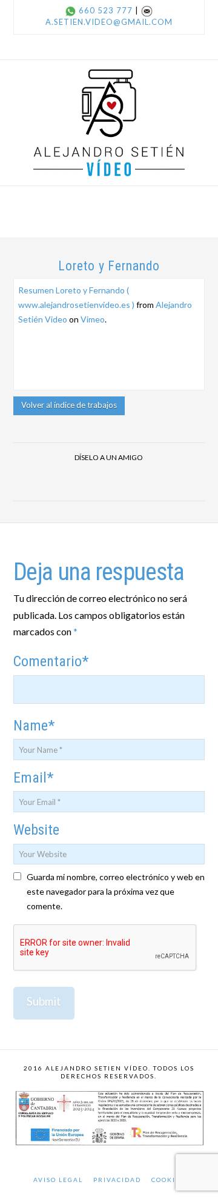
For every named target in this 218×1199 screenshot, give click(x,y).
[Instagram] (138, 46)
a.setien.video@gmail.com (109, 22)
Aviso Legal (58, 1179)
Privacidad (117, 1179)
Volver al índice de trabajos (69, 405)
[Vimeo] (123, 46)
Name (34, 725)
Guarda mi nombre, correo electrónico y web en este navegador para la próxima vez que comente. (116, 891)
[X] (94, 46)
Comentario (51, 661)
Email (33, 777)
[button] (109, 205)
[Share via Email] (137, 481)
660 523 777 (106, 10)
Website (36, 829)
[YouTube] (109, 46)
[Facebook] (80, 46)
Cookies (168, 1179)
